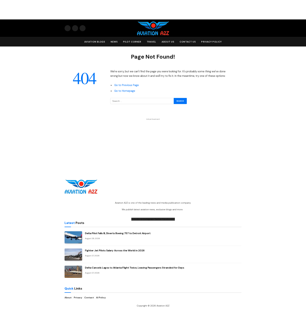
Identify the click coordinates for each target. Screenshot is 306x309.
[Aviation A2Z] (153, 28)
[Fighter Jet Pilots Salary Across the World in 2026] (73, 254)
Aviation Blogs (94, 41)
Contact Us (188, 41)
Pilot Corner (132, 41)
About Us (168, 41)
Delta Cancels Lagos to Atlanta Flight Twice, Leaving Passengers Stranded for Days (134, 267)
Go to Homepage (124, 91)
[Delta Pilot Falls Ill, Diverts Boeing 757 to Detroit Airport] (73, 237)
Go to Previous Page (126, 85)
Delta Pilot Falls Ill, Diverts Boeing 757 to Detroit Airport (117, 233)
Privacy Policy (211, 41)
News (114, 41)
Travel (151, 41)
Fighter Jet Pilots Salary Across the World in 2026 (115, 250)
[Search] (240, 41)
